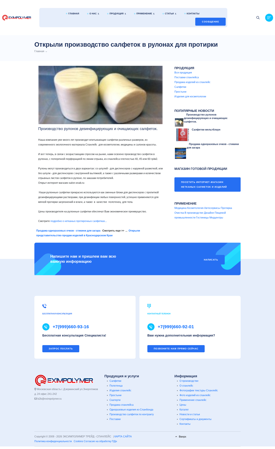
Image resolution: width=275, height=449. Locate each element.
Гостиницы (202, 217)
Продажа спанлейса (121, 404)
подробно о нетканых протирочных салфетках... (78, 221)
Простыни (180, 91)
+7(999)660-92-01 (176, 326)
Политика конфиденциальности (53, 441)
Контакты (193, 13)
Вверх (181, 436)
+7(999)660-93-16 (71, 326)
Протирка (226, 208)
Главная (73, 13)
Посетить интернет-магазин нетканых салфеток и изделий (204, 184)
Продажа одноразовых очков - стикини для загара (68, 230)
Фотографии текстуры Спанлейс (199, 390)
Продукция (116, 13)
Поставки (115, 419)
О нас (93, 13)
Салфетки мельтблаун (206, 129)
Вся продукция (183, 72)
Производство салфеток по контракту (131, 414)
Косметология (195, 208)
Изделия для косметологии (190, 96)
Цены (183, 404)
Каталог (184, 409)
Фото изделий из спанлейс (195, 395)
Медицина (180, 208)
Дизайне (209, 212)
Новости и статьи (190, 414)
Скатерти (114, 400)
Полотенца (116, 385)
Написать (211, 259)
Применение (144, 13)
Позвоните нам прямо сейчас (176, 348)
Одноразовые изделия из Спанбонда (131, 409)
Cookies (78, 441)
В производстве (194, 212)
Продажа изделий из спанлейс (192, 82)
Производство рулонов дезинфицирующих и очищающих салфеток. (205, 118)
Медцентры (216, 217)
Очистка (179, 212)
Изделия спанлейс (120, 390)
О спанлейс (186, 385)
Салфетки (180, 87)
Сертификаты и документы (196, 419)
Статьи (169, 13)
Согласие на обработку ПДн (100, 441)
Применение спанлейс (193, 400)
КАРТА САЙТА (123, 436)
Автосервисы (212, 208)
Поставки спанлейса (186, 77)
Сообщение (210, 21)
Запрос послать (61, 348)
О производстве (189, 381)
